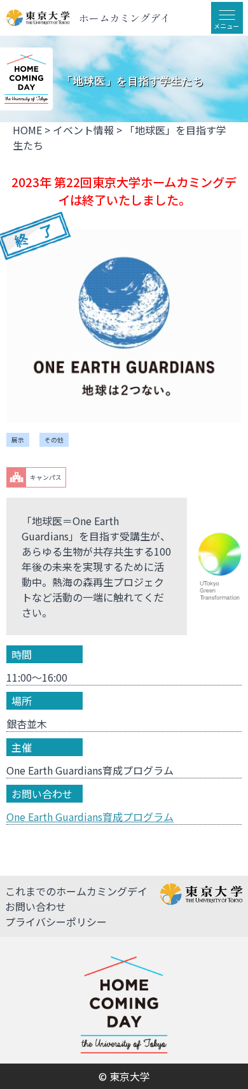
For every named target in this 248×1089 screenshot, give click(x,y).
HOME (27, 129)
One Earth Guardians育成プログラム (90, 816)
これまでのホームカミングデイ (76, 891)
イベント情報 (83, 129)
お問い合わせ (35, 906)
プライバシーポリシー (56, 921)
